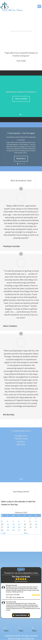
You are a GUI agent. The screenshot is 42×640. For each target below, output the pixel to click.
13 (19, 524)
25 (8, 530)
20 (19, 527)
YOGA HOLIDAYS (21, 103)
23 (36, 527)
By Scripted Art (27, 638)
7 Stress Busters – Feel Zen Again (21, 133)
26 (14, 530)
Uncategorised (32, 137)
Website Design (14, 638)
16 (36, 524)
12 (14, 524)
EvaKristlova (11, 137)
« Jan (3, 533)
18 (8, 527)
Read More (21, 158)
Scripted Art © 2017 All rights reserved (21, 635)
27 (19, 530)
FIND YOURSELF (21, 96)
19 (14, 527)
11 (8, 524)
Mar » (26, 533)
